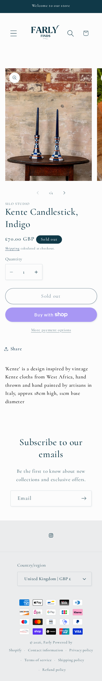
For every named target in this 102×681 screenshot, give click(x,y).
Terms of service (38, 660)
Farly (47, 642)
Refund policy (54, 669)
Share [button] (16, 349)
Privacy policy (81, 650)
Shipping (12, 248)
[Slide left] (37, 193)
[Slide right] (64, 193)
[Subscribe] (83, 498)
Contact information (45, 650)
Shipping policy (71, 660)
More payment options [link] (51, 330)
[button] (13, 33)
